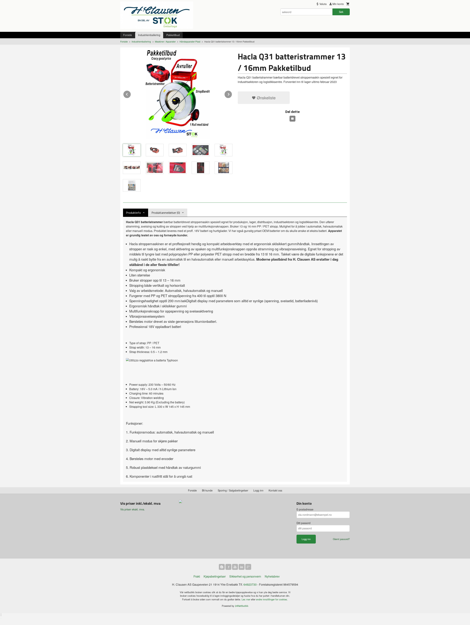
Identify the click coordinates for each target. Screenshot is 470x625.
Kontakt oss (275, 490)
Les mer (246, 599)
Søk (341, 12)
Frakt (197, 576)
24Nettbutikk (241, 606)
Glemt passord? (341, 539)
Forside (127, 35)
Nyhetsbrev (272, 576)
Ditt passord (303, 523)
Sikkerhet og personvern (245, 576)
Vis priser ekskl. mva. (132, 509)
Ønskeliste (266, 97)
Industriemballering (149, 35)
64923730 (250, 584)
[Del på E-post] (292, 119)
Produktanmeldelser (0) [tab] (165, 212)
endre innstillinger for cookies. (272, 599)
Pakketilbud (173, 35)
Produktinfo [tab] (133, 212)
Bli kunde (207, 490)
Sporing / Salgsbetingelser (233, 490)
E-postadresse (305, 509)
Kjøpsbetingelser (215, 576)
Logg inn (258, 490)
